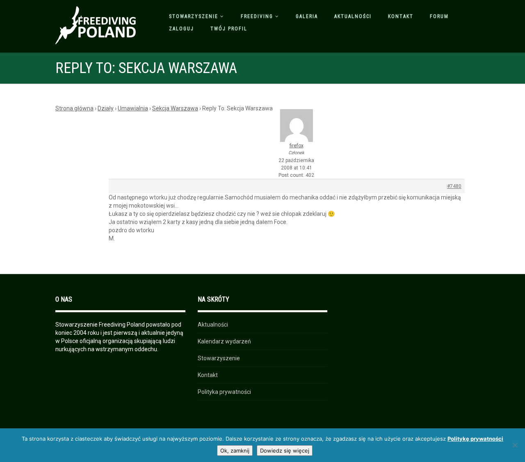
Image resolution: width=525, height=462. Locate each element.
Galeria (307, 16)
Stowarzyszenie (193, 16)
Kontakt (400, 16)
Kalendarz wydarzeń (224, 341)
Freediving (257, 16)
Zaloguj (181, 29)
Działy (106, 108)
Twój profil (228, 29)
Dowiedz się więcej (284, 450)
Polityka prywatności (224, 392)
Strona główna (74, 108)
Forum (439, 16)
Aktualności (353, 16)
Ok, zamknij (234, 450)
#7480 (454, 186)
